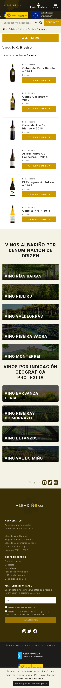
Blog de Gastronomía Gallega (20, 543)
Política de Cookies (15, 575)
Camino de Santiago (15, 546)
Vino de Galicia (27, 29)
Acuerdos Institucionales (18, 525)
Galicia (12, 29)
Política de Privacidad (16, 572)
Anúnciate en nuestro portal (19, 528)
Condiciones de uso (15, 579)
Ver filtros (31, 38)
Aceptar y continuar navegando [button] (31, 684)
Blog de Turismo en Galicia (19, 539)
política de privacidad (27, 608)
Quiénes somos (13, 561)
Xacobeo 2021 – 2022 (16, 550)
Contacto (53, 22)
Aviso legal (11, 568)
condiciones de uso (30, 678)
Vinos (42, 29)
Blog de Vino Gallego (16, 536)
